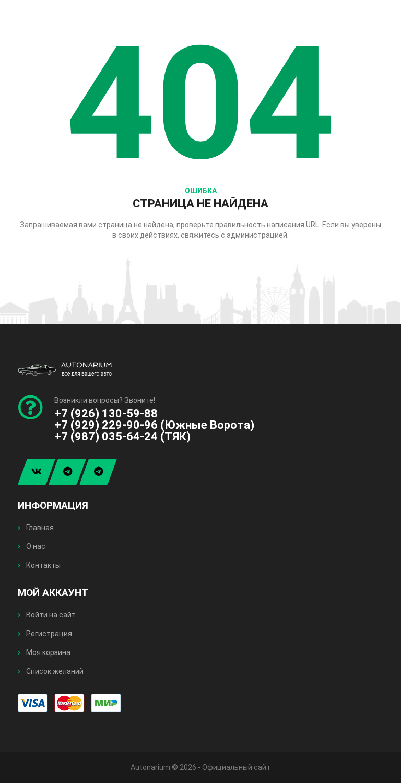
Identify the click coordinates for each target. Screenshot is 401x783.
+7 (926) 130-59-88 (106, 413)
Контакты (43, 565)
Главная (39, 527)
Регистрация (48, 633)
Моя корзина (47, 652)
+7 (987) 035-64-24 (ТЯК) (122, 436)
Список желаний (54, 671)
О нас (35, 546)
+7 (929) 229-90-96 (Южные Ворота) (154, 424)
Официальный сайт (236, 767)
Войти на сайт (50, 615)
